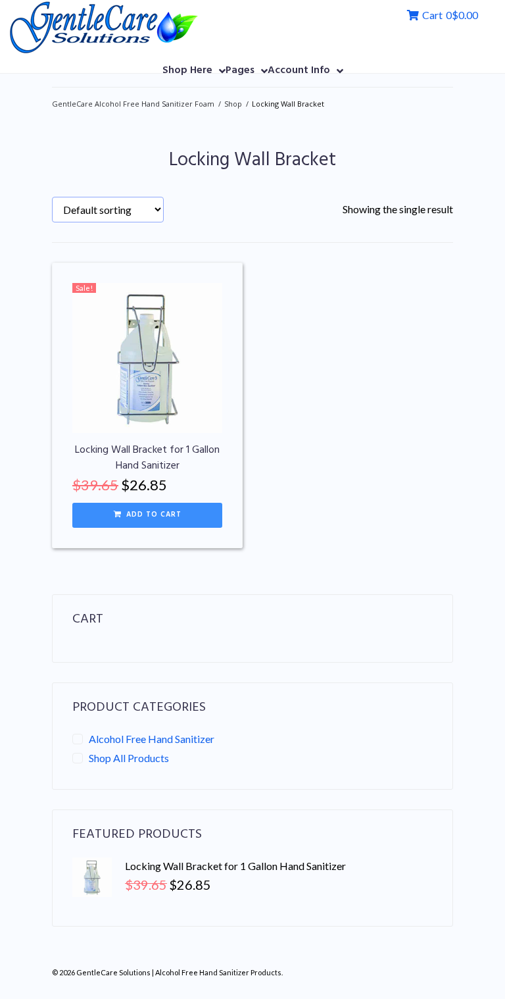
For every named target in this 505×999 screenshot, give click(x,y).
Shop (233, 104)
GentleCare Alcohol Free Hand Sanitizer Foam (133, 104)
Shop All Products (129, 758)
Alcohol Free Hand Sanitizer (151, 738)
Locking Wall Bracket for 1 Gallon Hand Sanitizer (147, 458)
